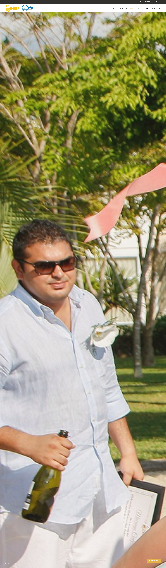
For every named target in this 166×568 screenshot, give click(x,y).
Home (100, 8)
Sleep (107, 8)
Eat (113, 8)
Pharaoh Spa (122, 8)
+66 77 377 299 (146, 2)
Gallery (147, 8)
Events (131, 8)
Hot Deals (139, 8)
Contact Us (156, 8)
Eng (157, 2)
